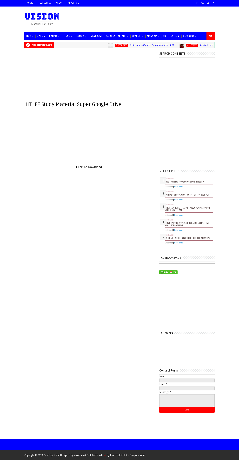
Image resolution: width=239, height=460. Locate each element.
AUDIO (30, 2)
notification (171, 36)
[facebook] (196, 3)
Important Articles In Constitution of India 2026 (187, 238)
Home (29, 36)
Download (189, 36)
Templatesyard (137, 455)
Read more (178, 186)
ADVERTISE (73, 2)
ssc (68, 36)
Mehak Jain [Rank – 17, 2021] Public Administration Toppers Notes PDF (187, 209)
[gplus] (202, 3)
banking (54, 36)
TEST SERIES (45, 2)
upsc (40, 36)
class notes (116, 45)
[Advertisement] (155, 19)
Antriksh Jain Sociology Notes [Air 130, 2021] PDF (187, 194)
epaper (136, 36)
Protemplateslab (118, 455)
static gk (96, 36)
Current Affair (116, 36)
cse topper (187, 45)
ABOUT (59, 2)
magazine (153, 36)
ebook (80, 36)
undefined (169, 186)
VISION (42, 16)
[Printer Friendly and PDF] (168, 271)
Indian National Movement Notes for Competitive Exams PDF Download (187, 224)
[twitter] (208, 3)
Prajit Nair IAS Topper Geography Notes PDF (146, 45)
